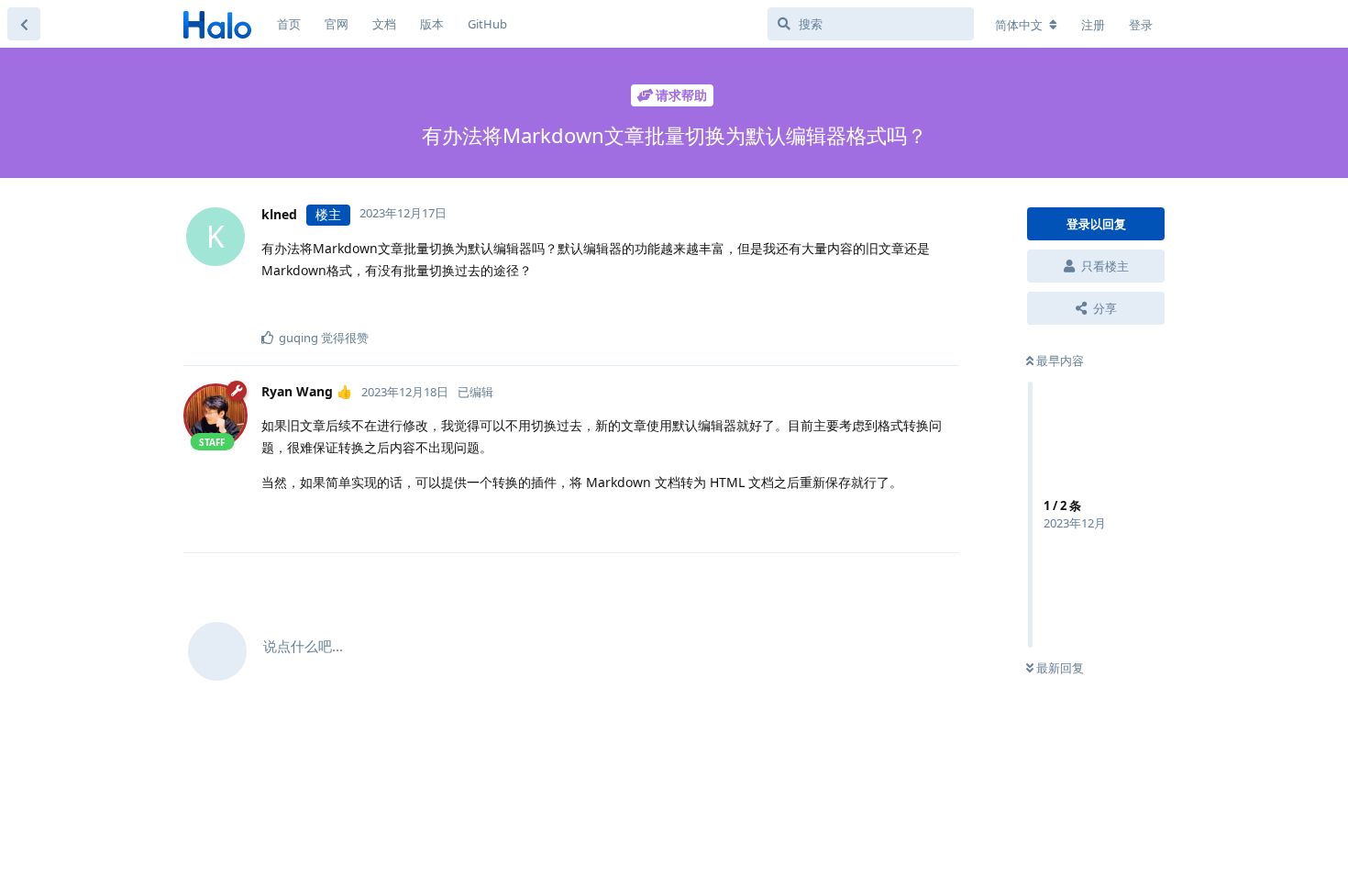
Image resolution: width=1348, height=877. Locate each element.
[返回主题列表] (23, 23)
